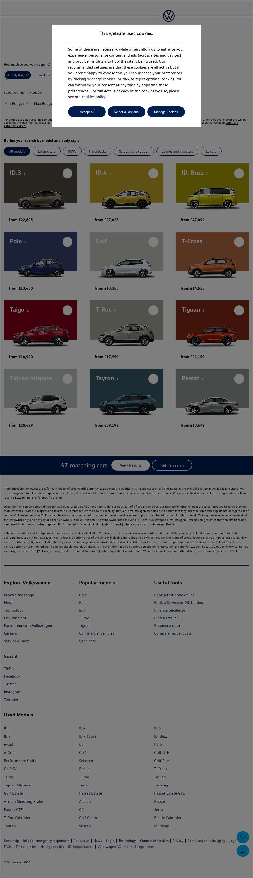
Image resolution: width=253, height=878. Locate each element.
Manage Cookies (166, 112)
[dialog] (126, 439)
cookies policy (93, 96)
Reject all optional (126, 112)
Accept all (87, 112)
